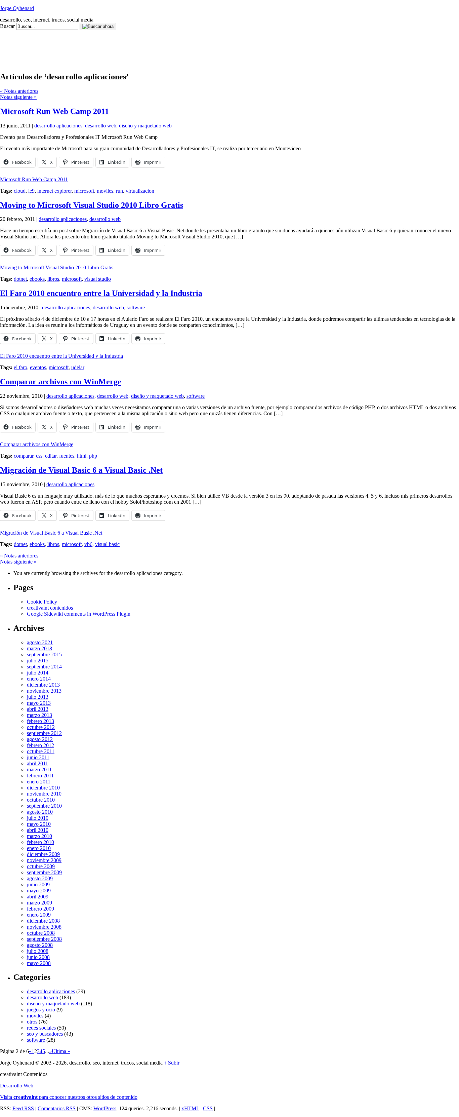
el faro (20, 367)
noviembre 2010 (44, 794)
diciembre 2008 (43, 921)
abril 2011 (37, 763)
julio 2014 (37, 673)
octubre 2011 (40, 751)
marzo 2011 (39, 769)
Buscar (7, 26)
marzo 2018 (39, 648)
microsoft (84, 191)
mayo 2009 (39, 890)
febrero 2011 (40, 775)
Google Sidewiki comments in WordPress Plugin (78, 614)
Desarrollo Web (16, 1085)
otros (32, 1022)
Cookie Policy (42, 602)
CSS (208, 1108)
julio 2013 (37, 697)
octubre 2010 (41, 800)
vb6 (88, 544)
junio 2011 (38, 757)
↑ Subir (171, 1063)
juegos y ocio (41, 1009)
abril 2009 (37, 896)
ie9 (31, 191)
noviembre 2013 (44, 691)
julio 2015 (37, 660)
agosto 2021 (40, 642)
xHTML (190, 1108)
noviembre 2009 (44, 860)
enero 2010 (39, 848)
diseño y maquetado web (145, 125)
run (119, 191)
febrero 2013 (40, 721)
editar (50, 456)
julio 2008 (37, 951)
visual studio (97, 279)
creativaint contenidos (50, 608)
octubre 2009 (41, 866)
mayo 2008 (39, 963)
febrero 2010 (40, 842)
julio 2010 (37, 818)
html (81, 456)
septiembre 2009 (44, 872)
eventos (38, 367)
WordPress (104, 1108)
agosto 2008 (40, 945)
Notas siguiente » (18, 97)
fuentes (66, 456)
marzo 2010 (39, 836)
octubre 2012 (41, 727)
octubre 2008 (41, 933)
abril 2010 (37, 830)
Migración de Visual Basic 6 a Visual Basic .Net (81, 470)
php (93, 456)
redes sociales (41, 1028)
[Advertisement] (122, 45)
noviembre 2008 (44, 927)
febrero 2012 (40, 745)
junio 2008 (38, 957)
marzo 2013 (39, 715)
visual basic (107, 544)
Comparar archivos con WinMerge (60, 381)
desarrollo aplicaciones (58, 125)
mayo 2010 (39, 824)
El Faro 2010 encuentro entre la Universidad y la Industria (101, 293)
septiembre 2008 (44, 939)
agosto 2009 (40, 878)
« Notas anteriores (19, 91)
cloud (20, 191)
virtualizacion (140, 191)
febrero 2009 (40, 909)
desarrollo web (100, 125)
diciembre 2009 (43, 854)
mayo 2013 (39, 703)
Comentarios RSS (57, 1108)
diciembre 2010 (43, 788)
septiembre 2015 (44, 654)
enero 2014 (39, 679)
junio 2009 (38, 884)
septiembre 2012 (44, 733)
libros (53, 279)
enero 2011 (38, 781)
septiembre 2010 (44, 806)
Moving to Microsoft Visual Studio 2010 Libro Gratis (91, 205)
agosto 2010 (40, 812)
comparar (23, 456)
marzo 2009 (39, 903)
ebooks (37, 279)
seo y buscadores (45, 1034)
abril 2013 (37, 709)
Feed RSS (23, 1108)
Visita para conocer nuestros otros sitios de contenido (68, 1097)
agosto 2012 (40, 739)
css (39, 456)
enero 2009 (39, 915)
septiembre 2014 (44, 666)
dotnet (20, 279)
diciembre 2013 (43, 685)
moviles (105, 191)
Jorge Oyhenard (17, 8)
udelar (77, 367)
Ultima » (61, 1051)
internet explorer (54, 191)
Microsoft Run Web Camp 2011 (54, 111)
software (136, 307)
